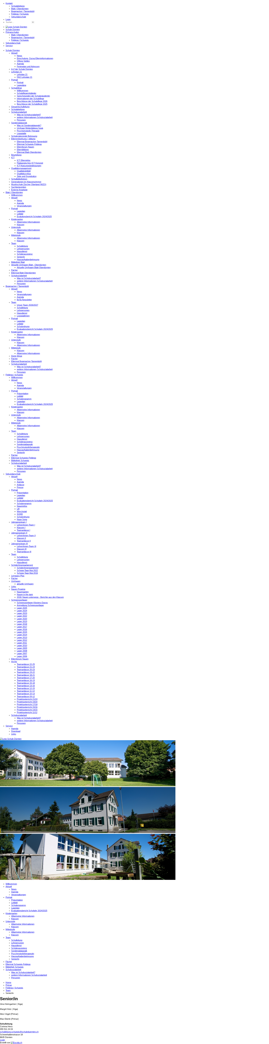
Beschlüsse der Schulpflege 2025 (32, 104)
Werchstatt (22, 511)
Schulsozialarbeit (19, 112)
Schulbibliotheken (19, 179)
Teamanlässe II (24, 541)
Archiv (14, 662)
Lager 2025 (22, 608)
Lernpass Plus (17, 576)
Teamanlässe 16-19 (26, 680)
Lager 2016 (22, 629)
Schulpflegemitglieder (26, 93)
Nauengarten (23, 592)
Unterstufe (16, 227)
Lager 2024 (22, 611)
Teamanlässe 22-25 (26, 664)
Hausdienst (22, 251)
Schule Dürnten (13, 29)
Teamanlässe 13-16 (26, 686)
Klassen (20, 225)
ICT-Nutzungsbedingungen (29, 166)
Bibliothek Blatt (18, 262)
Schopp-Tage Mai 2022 (27, 570)
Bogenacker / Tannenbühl (22, 11)
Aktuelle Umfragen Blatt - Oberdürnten (28, 265)
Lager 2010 (22, 645)
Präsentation (22, 393)
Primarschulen (12, 32)
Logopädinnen (23, 316)
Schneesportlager (19, 600)
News (19, 56)
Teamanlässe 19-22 (26, 672)
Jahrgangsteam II (19, 533)
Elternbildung (23, 149)
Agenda (20, 64)
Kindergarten (17, 219)
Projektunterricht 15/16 (27, 707)
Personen (21, 120)
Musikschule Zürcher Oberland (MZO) (28, 184)
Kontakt (9, 3)
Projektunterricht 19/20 (27, 702)
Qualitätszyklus (24, 174)
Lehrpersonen (23, 249)
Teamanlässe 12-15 (26, 688)
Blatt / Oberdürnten (19, 9)
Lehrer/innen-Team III (26, 546)
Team (13, 243)
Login (8, 19)
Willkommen (22, 90)
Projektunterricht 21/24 (27, 699)
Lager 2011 (22, 643)
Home (8, 982)
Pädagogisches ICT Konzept (30, 163)
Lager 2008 (22, 651)
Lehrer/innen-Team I (26, 525)
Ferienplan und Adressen (28, 66)
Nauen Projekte (18, 589)
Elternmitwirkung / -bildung (23, 139)
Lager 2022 (22, 616)
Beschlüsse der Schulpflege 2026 (32, 101)
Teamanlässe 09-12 (26, 696)
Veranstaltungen (24, 206)
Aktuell (14, 53)
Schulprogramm (24, 399)
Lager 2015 (22, 632)
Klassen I (21, 527)
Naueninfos (22, 506)
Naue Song (22, 519)
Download (15, 731)
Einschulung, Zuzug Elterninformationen (35, 58)
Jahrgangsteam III (19, 544)
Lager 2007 (22, 653)
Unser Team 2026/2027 (27, 305)
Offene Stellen (23, 61)
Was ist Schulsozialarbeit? (29, 115)
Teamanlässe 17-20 (26, 678)
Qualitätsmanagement (21, 168)
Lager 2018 (22, 624)
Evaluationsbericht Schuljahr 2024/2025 (35, 329)
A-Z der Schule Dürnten (22, 69)
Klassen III (21, 549)
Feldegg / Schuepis (20, 14)
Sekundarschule (18, 17)
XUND (20, 514)
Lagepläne (21, 85)
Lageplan (21, 211)
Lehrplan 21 (16, 72)
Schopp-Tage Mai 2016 (27, 573)
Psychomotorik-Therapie (28, 131)
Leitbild (20, 214)
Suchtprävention (18, 187)
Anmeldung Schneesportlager (30, 605)
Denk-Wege (16, 356)
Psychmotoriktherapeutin (28, 447)
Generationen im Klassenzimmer (26, 182)
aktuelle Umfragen (25, 584)
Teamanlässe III (24, 552)
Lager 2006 (22, 656)
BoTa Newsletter (24, 300)
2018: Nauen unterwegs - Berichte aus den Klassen (40, 597)
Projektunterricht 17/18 (27, 704)
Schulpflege (16, 88)
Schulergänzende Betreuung (24, 136)
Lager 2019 (22, 621)
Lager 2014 (22, 635)
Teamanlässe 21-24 (26, 667)
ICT (13, 157)
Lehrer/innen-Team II (26, 535)
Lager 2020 (22, 619)
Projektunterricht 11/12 (27, 712)
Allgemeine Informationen (28, 222)
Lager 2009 (22, 648)
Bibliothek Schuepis (20, 460)
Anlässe (20, 485)
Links (13, 586)
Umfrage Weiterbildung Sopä (30, 128)
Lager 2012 (22, 640)
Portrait (14, 80)
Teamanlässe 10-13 (26, 694)
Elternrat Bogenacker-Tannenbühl (32, 141)
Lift (18, 509)
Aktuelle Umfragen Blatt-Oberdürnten (34, 267)
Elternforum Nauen (25, 147)
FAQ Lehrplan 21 (24, 77)
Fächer (14, 270)
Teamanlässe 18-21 (26, 675)
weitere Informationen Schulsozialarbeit (35, 117)
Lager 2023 (22, 613)
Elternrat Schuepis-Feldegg (29, 144)
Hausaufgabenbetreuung (28, 259)
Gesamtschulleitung (20, 107)
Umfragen (15, 581)
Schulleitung (22, 246)
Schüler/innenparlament (22, 565)
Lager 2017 (22, 627)
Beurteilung (16, 155)
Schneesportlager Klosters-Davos (32, 603)
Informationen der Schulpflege (30, 98)
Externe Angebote (19, 190)
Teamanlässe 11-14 (26, 691)
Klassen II (21, 538)
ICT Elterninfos (23, 160)
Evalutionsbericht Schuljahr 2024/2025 (34, 216)
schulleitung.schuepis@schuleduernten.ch (19, 1032)
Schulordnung (23, 326)
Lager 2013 (22, 637)
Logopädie (21, 133)
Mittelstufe (16, 235)
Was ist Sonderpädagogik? (29, 125)
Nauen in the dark (25, 594)
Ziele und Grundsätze (26, 176)
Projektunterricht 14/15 (27, 710)
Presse (20, 487)
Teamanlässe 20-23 (26, 670)
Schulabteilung (18, 6)
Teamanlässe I (23, 530)
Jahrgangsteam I (19, 522)
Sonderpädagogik (19, 123)
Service (9, 46)
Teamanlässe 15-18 (26, 683)
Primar (9, 985)
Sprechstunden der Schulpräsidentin (33, 96)
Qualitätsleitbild (24, 171)
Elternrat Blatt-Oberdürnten (29, 152)
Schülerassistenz (25, 254)
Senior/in (21, 257)
